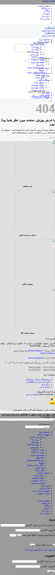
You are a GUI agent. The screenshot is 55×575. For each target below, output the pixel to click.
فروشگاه (46, 8)
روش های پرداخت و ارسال (38, 379)
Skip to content (48, 1)
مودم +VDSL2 (37, 60)
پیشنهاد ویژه (44, 39)
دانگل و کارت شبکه (35, 72)
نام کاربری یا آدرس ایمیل (40, 525)
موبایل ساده (39, 82)
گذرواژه (48, 530)
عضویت (51, 571)
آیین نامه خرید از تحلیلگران (38, 382)
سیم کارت (45, 92)
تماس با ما (45, 18)
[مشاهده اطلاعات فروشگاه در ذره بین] (33, 394)
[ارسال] (54, 140)
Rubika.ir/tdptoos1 (36, 350)
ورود (32, 545)
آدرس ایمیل (46, 561)
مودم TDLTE (33, 52)
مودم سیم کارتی (37, 44)
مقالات (47, 11)
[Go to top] (54, 420)
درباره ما (46, 16)
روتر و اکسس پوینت (35, 67)
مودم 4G (35, 49)
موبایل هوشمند (37, 85)
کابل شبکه (39, 77)
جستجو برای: (44, 424)
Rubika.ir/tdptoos (47, 353)
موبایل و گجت (43, 473)
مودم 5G (35, 47)
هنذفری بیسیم (38, 90)
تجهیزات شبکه (43, 42)
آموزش (46, 13)
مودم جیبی (34, 54)
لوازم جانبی (45, 95)
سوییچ (41, 70)
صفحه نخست (44, 6)
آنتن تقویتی (39, 75)
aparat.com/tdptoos (36, 358)
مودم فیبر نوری (37, 62)
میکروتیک (40, 65)
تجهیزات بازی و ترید (41, 97)
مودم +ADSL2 (37, 57)
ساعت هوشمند (37, 87)
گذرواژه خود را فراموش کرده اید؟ (40, 550)
